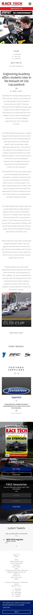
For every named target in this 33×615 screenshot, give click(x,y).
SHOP (16, 568)
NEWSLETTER (16, 9)
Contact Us (16, 575)
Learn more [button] (6, 607)
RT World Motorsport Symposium (16, 570)
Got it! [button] (16, 612)
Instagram (17, 592)
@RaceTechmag (11, 541)
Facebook (17, 54)
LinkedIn (17, 58)
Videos (16, 579)
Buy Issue (16, 469)
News (16, 556)
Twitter (17, 56)
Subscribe (16, 475)
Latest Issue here (16, 563)
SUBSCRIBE (16, 507)
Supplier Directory (16, 561)
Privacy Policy (16, 586)
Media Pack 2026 (16, 577)
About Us (16, 555)
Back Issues (16, 567)
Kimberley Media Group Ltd (16, 572)
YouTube (18, 594)
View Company (16, 413)
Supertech (16, 397)
